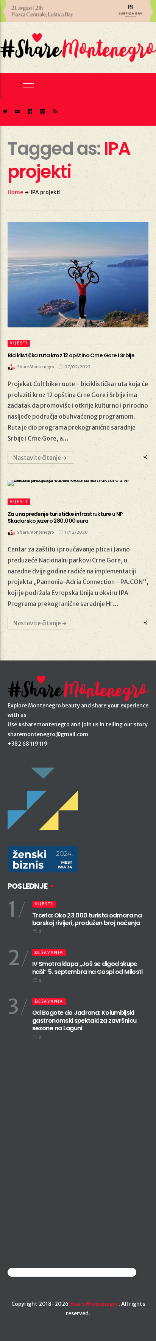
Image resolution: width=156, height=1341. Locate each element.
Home (15, 192)
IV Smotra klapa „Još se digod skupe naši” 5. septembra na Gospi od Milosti (87, 967)
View (73, 274)
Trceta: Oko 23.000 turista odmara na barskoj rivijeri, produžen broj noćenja (87, 919)
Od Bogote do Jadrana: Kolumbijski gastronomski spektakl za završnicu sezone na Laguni (84, 1020)
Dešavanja (49, 952)
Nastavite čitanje (37, 457)
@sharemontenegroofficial (41, 1272)
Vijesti (19, 343)
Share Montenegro (94, 1304)
